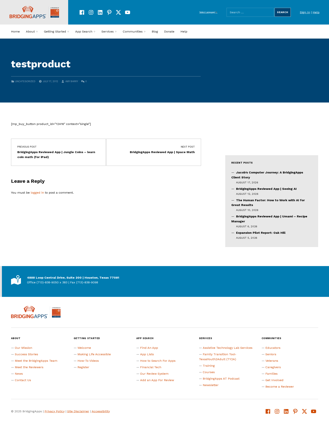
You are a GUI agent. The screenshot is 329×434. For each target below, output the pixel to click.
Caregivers (273, 367)
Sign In (305, 12)
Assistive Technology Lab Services (227, 348)
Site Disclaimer (78, 411)
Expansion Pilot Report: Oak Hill (260, 232)
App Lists (147, 354)
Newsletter (211, 385)
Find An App (149, 348)
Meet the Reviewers (29, 367)
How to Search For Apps (158, 360)
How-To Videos (88, 360)
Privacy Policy (55, 411)
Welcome (84, 348)
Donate (169, 31)
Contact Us (23, 380)
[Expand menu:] (37, 32)
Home (15, 31)
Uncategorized (25, 81)
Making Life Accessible (94, 354)
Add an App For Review (157, 380)
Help (316, 12)
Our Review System (154, 373)
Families (271, 373)
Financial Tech (150, 367)
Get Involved (274, 380)
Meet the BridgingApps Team (36, 360)
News (19, 373)
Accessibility (101, 411)
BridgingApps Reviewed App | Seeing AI (266, 189)
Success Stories (26, 354)
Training (209, 365)
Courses (209, 372)
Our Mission (23, 348)
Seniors (270, 354)
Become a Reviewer (279, 386)
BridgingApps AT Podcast (221, 378)
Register (83, 367)
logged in (37, 192)
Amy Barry (71, 81)
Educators (272, 348)
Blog (155, 31)
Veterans (271, 360)
